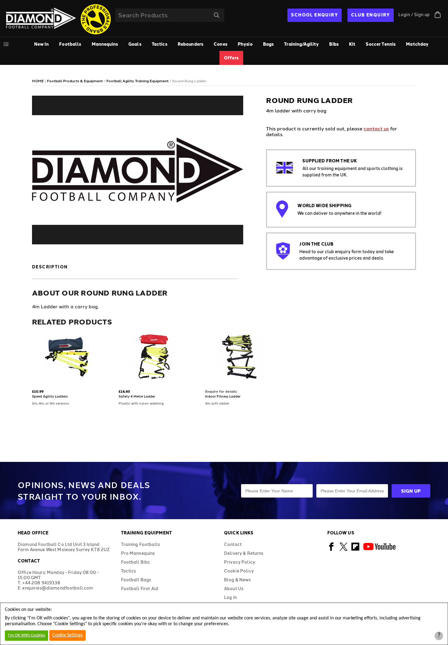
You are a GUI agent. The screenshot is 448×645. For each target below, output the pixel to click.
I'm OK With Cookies (26, 635)
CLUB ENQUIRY (370, 14)
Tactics (159, 44)
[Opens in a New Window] (331, 549)
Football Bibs (135, 562)
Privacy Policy (239, 562)
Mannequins (105, 44)
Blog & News (237, 579)
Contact (233, 544)
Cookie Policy (239, 570)
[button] (34, 380)
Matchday (417, 44)
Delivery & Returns (244, 553)
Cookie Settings (67, 635)
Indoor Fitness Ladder (222, 396)
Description (50, 266)
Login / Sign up (414, 14)
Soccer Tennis (381, 44)
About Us (234, 588)
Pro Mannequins (138, 553)
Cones (220, 44)
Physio (245, 44)
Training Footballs (140, 544)
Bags (268, 44)
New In (41, 44)
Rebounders (190, 44)
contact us (376, 128)
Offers (231, 57)
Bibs (334, 44)
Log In (230, 597)
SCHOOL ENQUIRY (314, 14)
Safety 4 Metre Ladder (137, 396)
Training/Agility (301, 44)
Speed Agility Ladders (50, 396)
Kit (352, 44)
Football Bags (136, 579)
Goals (134, 44)
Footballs (70, 44)
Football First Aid (139, 588)
